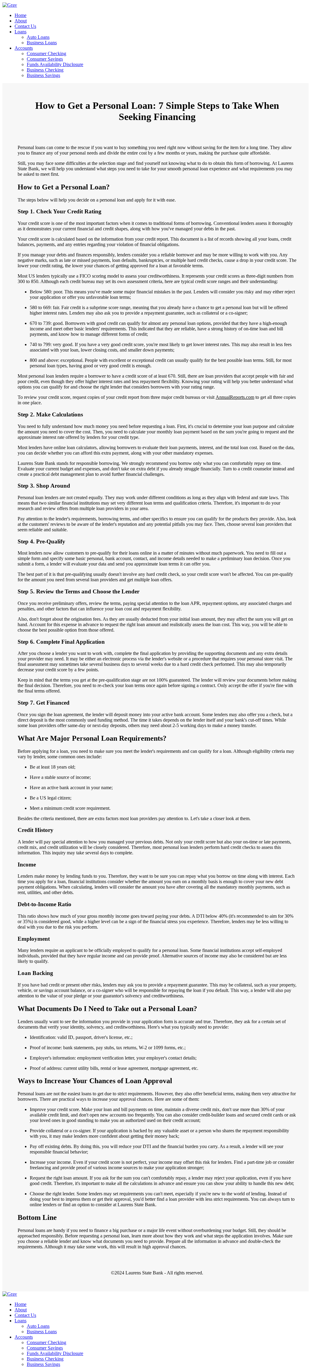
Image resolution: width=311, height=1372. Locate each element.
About (21, 20)
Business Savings (43, 75)
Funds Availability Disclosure (55, 64)
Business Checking (45, 69)
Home (20, 15)
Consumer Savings (45, 59)
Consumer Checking (46, 53)
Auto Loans (38, 37)
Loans (20, 31)
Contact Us (25, 26)
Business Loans (42, 42)
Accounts (24, 48)
